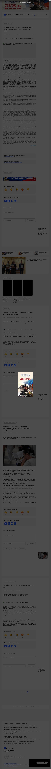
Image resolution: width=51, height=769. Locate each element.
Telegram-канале (9, 156)
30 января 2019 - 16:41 (7, 317)
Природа (6, 308)
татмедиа (6, 548)
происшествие (8, 172)
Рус (32, 14)
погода (6, 390)
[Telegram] (12, 201)
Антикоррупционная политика (10, 763)
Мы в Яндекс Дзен (42, 762)
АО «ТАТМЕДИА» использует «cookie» (12, 764)
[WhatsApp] (15, 201)
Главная (14, 706)
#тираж (15, 548)
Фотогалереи (21, 706)
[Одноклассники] (9, 201)
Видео (27, 706)
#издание (22, 548)
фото (35, 146)
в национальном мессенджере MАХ (13, 162)
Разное (37, 706)
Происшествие (8, 23)
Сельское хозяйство (9, 581)
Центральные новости (9, 422)
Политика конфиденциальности (11, 766)
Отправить (31, 220)
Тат (38, 14)
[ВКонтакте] (5, 201)
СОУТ (32, 706)
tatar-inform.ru (33, 145)
